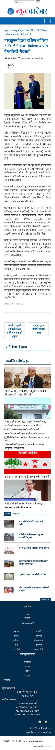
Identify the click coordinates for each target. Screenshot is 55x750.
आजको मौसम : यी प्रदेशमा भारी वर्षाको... (31, 523)
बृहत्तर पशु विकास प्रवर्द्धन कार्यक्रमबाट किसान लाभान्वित (33, 563)
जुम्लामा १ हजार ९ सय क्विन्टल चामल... (34, 574)
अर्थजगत (16, 640)
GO (38, 1)
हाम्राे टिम (27, 607)
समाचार (16, 631)
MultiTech (49, 746)
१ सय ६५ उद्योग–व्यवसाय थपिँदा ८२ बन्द (34, 548)
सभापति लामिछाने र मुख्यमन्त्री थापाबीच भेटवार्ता (24, 434)
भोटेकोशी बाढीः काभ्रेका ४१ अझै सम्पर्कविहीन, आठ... (31, 536)
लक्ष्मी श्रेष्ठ (27, 618)
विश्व (16, 645)
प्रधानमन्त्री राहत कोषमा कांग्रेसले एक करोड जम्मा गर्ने (27, 477)
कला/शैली (16, 649)
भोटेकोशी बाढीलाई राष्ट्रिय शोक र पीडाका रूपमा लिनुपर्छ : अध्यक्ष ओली (24, 446)
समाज (16, 636)
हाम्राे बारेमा (27, 662)
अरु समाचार (45, 599)
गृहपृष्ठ (7, 31)
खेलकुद (39, 645)
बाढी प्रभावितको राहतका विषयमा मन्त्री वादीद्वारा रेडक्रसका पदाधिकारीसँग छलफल (24, 505)
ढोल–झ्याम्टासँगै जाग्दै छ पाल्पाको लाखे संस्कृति (34, 589)
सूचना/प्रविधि (38, 649)
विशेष (27, 671)
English (27, 675)
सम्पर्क (27, 666)
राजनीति (39, 631)
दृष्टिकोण (39, 636)
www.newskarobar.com (27, 715)
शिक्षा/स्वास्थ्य (38, 640)
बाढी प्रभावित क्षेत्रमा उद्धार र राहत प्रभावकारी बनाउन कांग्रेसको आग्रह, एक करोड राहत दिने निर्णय (26, 423)
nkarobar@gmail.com (27, 711)
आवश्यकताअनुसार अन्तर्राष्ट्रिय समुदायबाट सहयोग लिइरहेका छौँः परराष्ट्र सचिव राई (25, 393)
